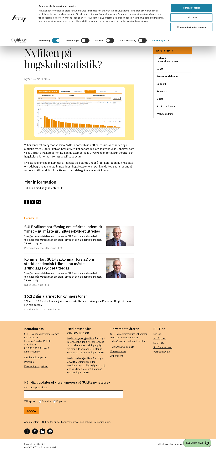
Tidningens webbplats (122, 346)
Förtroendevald (161, 351)
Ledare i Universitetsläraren (167, 60)
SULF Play (158, 342)
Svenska (46, 401)
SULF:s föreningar (162, 347)
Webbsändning (165, 114)
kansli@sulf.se (32, 351)
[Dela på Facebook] (26, 202)
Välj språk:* (30, 401)
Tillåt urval (191, 17)
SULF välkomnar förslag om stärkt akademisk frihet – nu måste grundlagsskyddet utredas (63, 229)
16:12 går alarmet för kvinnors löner (55, 296)
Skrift (159, 99)
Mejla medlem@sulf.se (79, 358)
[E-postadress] (38, 202)
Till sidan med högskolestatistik (43, 188)
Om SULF (158, 333)
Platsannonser (118, 351)
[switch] (85, 40)
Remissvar (162, 91)
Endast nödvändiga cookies (191, 27)
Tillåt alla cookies (191, 7)
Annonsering (117, 355)
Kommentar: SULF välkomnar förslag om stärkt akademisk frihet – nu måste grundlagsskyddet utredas (59, 264)
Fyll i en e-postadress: (36, 387)
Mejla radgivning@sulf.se (80, 338)
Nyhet (159, 69)
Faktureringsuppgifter (36, 366)
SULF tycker (159, 338)
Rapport (161, 84)
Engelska (61, 401)
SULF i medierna (165, 106)
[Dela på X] (32, 202)
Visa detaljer (158, 40)
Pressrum (29, 361)
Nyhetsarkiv (164, 50)
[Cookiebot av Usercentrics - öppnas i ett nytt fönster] (19, 40)
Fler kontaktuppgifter (35, 357)
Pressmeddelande (167, 76)
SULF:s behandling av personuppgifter (174, 444)
